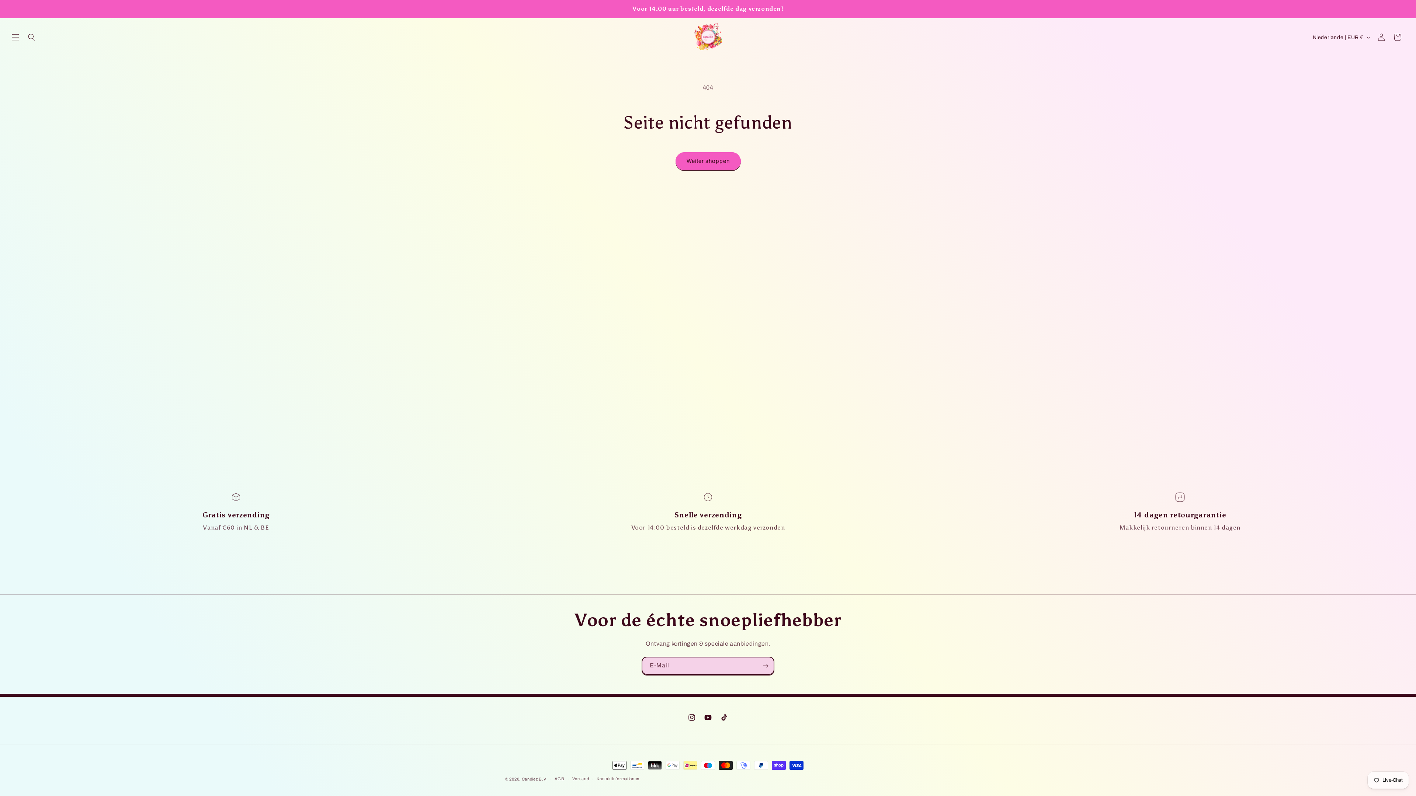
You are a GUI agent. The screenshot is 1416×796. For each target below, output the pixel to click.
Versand (580, 778)
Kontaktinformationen (618, 778)
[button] (15, 37)
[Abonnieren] (765, 666)
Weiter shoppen (708, 161)
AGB (560, 778)
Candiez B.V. (534, 779)
